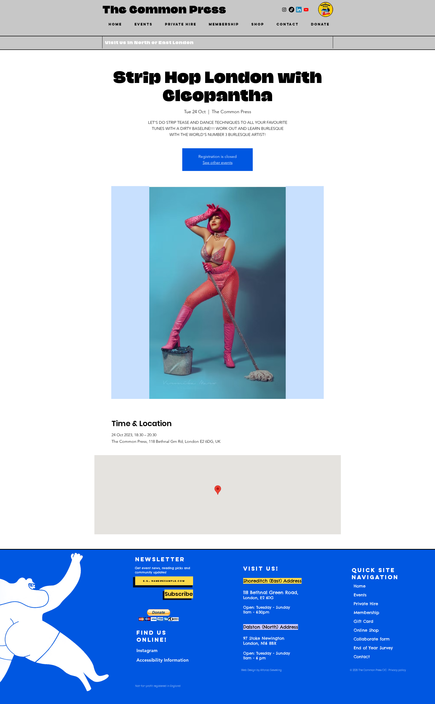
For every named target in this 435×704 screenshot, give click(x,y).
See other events (218, 162)
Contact (362, 656)
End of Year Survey (373, 647)
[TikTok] (291, 9)
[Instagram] (284, 9)
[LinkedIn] (299, 9)
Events (360, 594)
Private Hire (366, 603)
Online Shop (366, 630)
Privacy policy (397, 670)
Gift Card (363, 621)
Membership (366, 612)
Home (360, 586)
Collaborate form (372, 638)
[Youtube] (306, 9)
